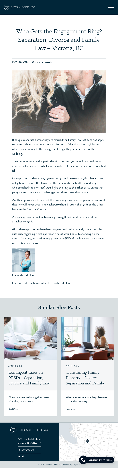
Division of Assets (42, 62)
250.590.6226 (26, 450)
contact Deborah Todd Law (54, 283)
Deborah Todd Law (23, 275)
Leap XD (76, 464)
